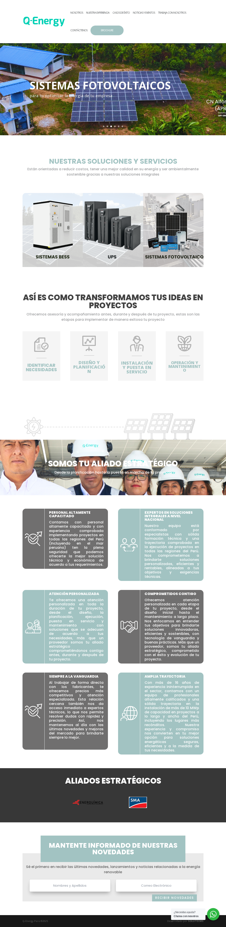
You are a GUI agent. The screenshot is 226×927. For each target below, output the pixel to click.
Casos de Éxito (121, 13)
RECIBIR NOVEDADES (174, 897)
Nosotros (76, 13)
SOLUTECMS (195, 921)
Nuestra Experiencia (97, 13)
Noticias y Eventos (144, 13)
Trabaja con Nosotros (172, 13)
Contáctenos (78, 30)
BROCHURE (107, 30)
